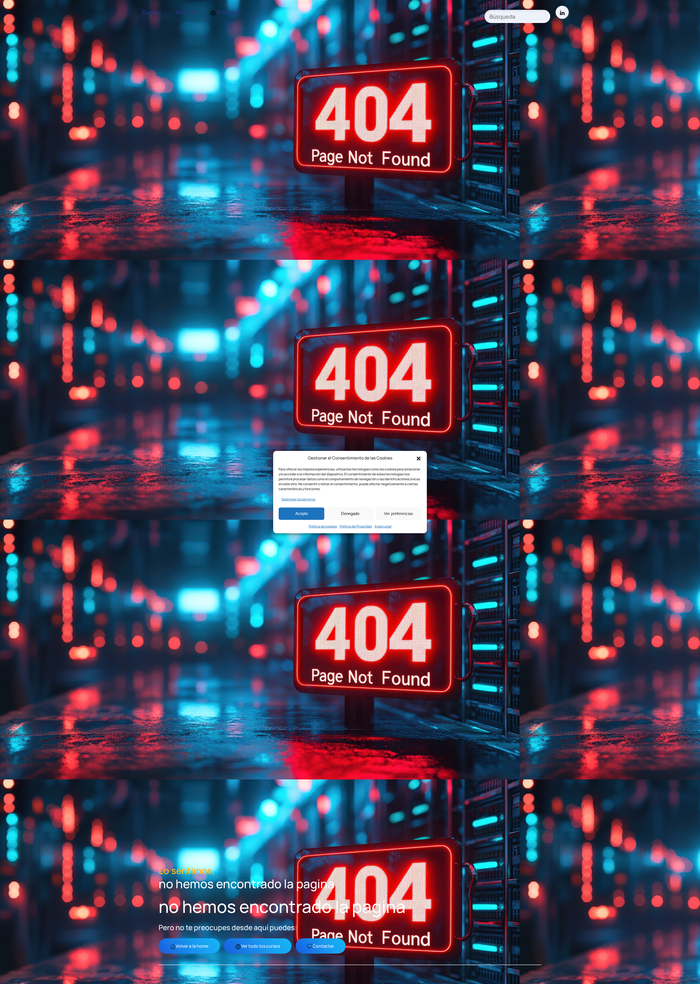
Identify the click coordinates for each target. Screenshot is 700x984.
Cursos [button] (151, 12)
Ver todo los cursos (260, 946)
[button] (418, 458)
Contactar (323, 946)
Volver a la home (192, 946)
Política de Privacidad (356, 526)
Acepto (301, 513)
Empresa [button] (228, 12)
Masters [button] (186, 12)
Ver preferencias (398, 513)
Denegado (350, 513)
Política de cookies (323, 526)
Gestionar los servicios (298, 499)
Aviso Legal (383, 526)
